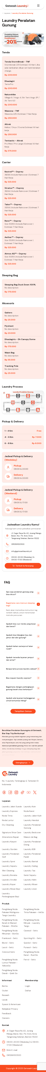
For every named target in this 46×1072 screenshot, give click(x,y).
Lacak (5, 999)
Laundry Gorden (9, 849)
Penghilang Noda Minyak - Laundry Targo (32, 923)
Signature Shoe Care (11, 832)
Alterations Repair (10, 837)
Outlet (5, 990)
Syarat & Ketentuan (11, 1004)
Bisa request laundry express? (18, 678)
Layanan (7, 13)
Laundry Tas (29, 870)
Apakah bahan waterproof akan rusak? (19, 647)
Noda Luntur (8, 820)
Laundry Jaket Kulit (33, 815)
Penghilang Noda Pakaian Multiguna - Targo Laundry (11, 912)
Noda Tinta (7, 815)
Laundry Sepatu (9, 866)
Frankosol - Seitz (10, 938)
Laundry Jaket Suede (12, 806)
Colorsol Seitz (8, 952)
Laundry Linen (30, 889)
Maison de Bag (30, 837)
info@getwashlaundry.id (21, 551)
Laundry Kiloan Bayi (11, 889)
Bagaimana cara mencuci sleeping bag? (20, 604)
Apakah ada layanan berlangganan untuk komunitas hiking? (20, 699)
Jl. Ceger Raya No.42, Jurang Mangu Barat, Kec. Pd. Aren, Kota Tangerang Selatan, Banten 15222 (26, 535)
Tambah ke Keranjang (24, 566)
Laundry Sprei (8, 861)
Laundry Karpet (9, 841)
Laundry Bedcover (32, 832)
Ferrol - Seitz (30, 959)
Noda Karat (29, 811)
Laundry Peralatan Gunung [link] (22, 13)
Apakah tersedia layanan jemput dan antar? (20, 658)
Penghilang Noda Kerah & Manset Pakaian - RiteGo (10, 923)
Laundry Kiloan (30, 884)
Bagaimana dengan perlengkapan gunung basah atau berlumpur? (20, 688)
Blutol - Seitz (8, 942)
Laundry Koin (30, 806)
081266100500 (17, 544)
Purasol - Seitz (30, 947)
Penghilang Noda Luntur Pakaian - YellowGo (10, 962)
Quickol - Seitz (30, 942)
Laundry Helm (30, 879)
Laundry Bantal (31, 861)
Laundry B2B (29, 849)
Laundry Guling (31, 866)
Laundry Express (10, 811)
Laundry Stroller (9, 879)
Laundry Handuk (31, 820)
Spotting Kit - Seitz (33, 938)
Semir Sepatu (30, 875)
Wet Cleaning (8, 870)
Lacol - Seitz (8, 947)
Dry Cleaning (8, 825)
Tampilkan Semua (23, 711)
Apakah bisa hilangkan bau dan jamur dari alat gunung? (19, 636)
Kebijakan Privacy (10, 1009)
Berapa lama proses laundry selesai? (21, 669)
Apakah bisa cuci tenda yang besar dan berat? (21, 625)
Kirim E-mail (12, 1050)
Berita (5, 986)
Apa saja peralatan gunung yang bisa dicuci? (19, 593)
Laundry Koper (9, 884)
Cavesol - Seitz (31, 930)
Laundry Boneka (9, 875)
